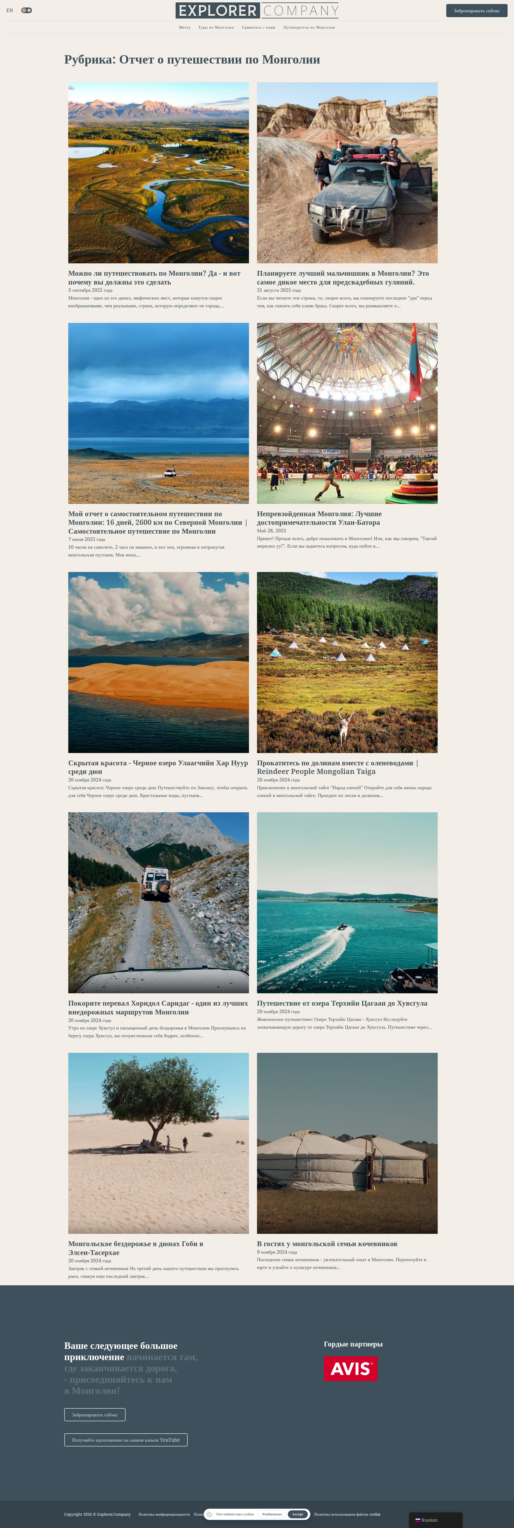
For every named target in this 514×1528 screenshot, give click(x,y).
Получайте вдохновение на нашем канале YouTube (126, 1440)
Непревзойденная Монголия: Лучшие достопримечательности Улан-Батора (319, 518)
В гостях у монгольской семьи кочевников (327, 1243)
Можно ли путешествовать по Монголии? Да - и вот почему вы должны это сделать (154, 277)
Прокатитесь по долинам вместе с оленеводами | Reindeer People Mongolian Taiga (338, 767)
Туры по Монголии (216, 27)
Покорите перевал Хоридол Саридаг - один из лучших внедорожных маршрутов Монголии (158, 1007)
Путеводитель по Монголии (309, 27)
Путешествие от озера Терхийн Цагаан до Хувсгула (342, 1003)
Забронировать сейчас (477, 10)
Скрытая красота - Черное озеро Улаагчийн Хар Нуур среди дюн (158, 767)
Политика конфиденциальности (164, 1514)
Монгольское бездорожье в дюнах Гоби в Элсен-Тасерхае (135, 1248)
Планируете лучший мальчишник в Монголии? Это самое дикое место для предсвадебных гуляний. (343, 277)
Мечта (184, 27)
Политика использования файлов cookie (347, 1514)
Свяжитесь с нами (258, 27)
